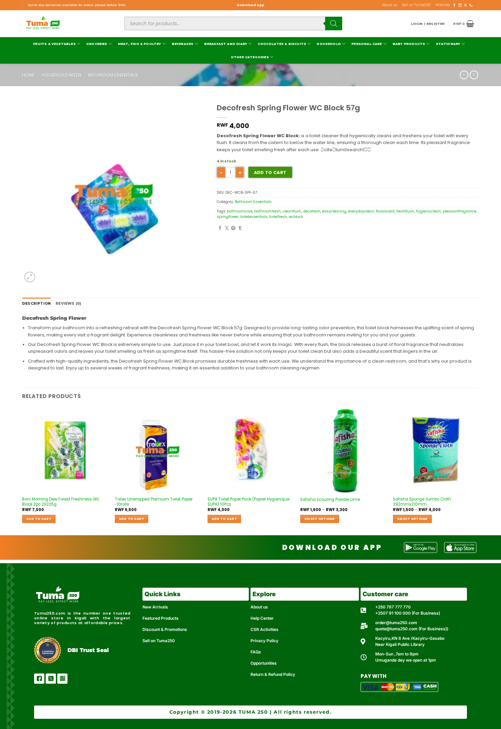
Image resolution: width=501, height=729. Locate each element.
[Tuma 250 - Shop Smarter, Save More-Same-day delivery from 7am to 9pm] (68, 23)
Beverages (183, 44)
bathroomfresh (267, 211)
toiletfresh (278, 216)
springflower (228, 216)
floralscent (385, 211)
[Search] (333, 23)
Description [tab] (36, 303)
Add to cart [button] (38, 519)
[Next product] (464, 74)
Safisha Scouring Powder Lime (330, 499)
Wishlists (442, 5)
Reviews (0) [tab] (68, 303)
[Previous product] (474, 74)
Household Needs (62, 75)
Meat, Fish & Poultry (139, 44)
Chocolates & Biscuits (282, 44)
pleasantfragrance (459, 211)
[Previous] (22, 471)
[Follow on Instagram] (460, 5)
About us (389, 5)
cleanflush (292, 211)
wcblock (296, 216)
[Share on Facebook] (220, 228)
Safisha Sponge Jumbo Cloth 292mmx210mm (422, 502)
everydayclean (361, 211)
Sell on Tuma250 (416, 5)
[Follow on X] (465, 5)
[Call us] (471, 5)
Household (329, 44)
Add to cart (270, 172)
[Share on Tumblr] (240, 228)
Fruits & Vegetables (54, 44)
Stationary (448, 44)
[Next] (478, 471)
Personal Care (366, 44)
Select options (319, 519)
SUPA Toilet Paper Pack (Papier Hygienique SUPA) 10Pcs (248, 502)
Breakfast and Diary (225, 44)
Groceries (96, 44)
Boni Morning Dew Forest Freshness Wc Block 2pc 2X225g (60, 502)
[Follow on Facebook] (454, 5)
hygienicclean (428, 211)
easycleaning (334, 211)
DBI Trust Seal (88, 650)
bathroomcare (240, 211)
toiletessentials (254, 216)
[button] (428, 23)
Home (28, 75)
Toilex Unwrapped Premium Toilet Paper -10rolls (154, 502)
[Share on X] (227, 228)
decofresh (311, 211)
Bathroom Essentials (113, 75)
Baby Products (409, 44)
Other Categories (250, 57)
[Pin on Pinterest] (233, 228)
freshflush (405, 211)
